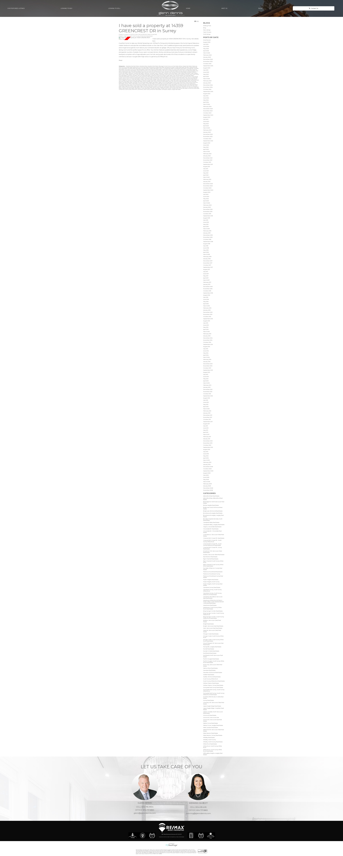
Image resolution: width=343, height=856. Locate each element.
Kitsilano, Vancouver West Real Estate (149, 77)
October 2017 (207, 265)
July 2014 (205, 348)
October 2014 (207, 342)
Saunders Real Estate (209, 670)
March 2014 (206, 357)
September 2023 (208, 115)
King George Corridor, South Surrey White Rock (180, 76)
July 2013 (205, 374)
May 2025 (206, 74)
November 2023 (208, 110)
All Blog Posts (207, 25)
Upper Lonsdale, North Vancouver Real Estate (164, 86)
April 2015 (205, 329)
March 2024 (206, 104)
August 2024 (206, 93)
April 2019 (206, 226)
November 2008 (208, 490)
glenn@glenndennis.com (145, 813)
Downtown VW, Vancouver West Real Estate (167, 70)
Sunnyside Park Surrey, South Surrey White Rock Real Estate (213, 693)
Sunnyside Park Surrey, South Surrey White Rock (183, 83)
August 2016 (206, 295)
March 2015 (206, 331)
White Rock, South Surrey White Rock (128, 89)
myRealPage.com (172, 845)
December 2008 (208, 488)
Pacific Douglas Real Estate (211, 659)
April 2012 (205, 406)
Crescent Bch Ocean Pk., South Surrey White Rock (212, 541)
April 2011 (205, 432)
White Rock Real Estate (210, 744)
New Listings (206, 30)
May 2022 (206, 147)
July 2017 (205, 271)
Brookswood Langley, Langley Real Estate (174, 67)
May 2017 (205, 276)
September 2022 (208, 140)
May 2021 (205, 173)
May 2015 (205, 327)
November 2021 (207, 160)
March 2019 (206, 228)
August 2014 (206, 346)
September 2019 (208, 216)
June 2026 (206, 46)
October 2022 (207, 138)
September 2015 (208, 318)
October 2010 (207, 445)
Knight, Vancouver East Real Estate (213, 626)
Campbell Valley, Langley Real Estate (213, 524)
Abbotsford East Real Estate (211, 496)
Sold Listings (206, 34)
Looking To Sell (114, 8)
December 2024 (208, 85)
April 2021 (205, 175)
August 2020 (206, 192)
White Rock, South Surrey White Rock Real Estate (212, 750)
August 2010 (206, 449)
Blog (260, 8)
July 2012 (205, 400)
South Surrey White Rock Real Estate (214, 681)
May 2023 (206, 123)
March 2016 (206, 306)
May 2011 (205, 430)
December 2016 (207, 286)
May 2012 (205, 404)
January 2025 (207, 83)
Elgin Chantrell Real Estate (210, 559)
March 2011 (206, 434)
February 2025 (207, 80)
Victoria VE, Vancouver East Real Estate (131, 87)
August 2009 (206, 473)
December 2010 (208, 441)
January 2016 (206, 310)
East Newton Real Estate (210, 556)
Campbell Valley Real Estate (211, 522)
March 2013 (206, 383)
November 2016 (207, 288)
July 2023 (205, 119)
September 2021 (208, 164)
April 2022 (206, 149)
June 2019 (206, 222)
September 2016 (208, 293)
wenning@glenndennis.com (198, 813)
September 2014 (208, 344)
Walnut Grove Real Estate (210, 723)
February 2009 (207, 483)
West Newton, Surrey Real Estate (212, 735)
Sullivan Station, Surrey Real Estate (213, 685)
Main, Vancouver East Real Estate (212, 628)
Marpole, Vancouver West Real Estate (131, 79)
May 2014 (205, 353)
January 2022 (207, 155)
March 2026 (206, 53)
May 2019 (205, 224)
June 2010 (206, 453)
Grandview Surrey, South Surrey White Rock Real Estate (212, 593)
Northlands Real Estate (209, 653)
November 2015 (207, 314)
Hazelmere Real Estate (210, 605)
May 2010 (205, 456)
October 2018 (207, 239)
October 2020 (207, 188)
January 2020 (207, 207)
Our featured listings (16, 8)
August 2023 (206, 117)
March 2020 (206, 203)
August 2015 (206, 321)
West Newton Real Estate (210, 733)
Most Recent (207, 40)
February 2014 (207, 359)
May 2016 (205, 301)
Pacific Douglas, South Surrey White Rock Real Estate (155, 81)
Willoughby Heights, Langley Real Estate (171, 89)
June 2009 (206, 477)
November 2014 (207, 340)
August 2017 (206, 269)
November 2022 (207, 136)
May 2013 (205, 378)
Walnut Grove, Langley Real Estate (213, 725)
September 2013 (208, 370)
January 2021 (206, 181)
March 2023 (206, 128)
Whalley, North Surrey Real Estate (213, 741)
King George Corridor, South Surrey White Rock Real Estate (213, 617)
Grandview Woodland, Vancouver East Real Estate (139, 75)
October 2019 (207, 213)
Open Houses (207, 32)
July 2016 (205, 297)
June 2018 (206, 248)
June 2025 (206, 72)
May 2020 (206, 198)
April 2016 (206, 303)
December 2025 (208, 59)
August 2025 (206, 68)
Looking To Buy (66, 8)
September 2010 (208, 447)
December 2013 (207, 363)
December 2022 (208, 134)
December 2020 (208, 183)
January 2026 (207, 57)
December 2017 (207, 261)
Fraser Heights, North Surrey (211, 581)
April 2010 (206, 458)
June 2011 (205, 428)
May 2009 (206, 479)
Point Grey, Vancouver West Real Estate (178, 81)
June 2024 (206, 98)
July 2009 (206, 475)
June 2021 (206, 170)
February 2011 (207, 436)
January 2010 (207, 464)
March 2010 (206, 460)
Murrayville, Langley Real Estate (212, 646)
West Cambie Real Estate (210, 727)
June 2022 (206, 145)
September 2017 (208, 267)
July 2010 (205, 451)
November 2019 (207, 211)
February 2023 (207, 130)
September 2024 (208, 91)
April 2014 (206, 355)
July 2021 (205, 168)
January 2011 (206, 438)
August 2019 (206, 218)
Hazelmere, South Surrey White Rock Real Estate (212, 608)
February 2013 (207, 385)
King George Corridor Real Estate (213, 611)
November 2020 (208, 185)
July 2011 (205, 426)
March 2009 (206, 481)
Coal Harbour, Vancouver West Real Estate (134, 69)
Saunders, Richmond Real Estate (212, 672)
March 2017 (206, 280)
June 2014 (206, 351)
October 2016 (207, 291)
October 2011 (207, 419)
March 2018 (206, 254)
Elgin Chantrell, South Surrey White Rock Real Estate (138, 36)
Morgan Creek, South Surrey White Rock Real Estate (184, 79)
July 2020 (205, 194)
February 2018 (207, 256)
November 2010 (207, 443)
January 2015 (206, 336)
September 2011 (207, 421)
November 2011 (207, 417)
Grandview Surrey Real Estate (211, 587)
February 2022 (207, 153)
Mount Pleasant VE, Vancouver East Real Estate (130, 80)
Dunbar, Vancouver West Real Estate (213, 554)
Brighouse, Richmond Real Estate (213, 511)
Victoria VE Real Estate (209, 715)
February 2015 (207, 333)
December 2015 (207, 312)
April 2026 (206, 50)
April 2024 (206, 102)
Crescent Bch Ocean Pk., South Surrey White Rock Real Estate (212, 544)
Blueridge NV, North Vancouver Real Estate (169, 66)
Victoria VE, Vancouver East (211, 717)
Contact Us (314, 8)
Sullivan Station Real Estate (211, 683)
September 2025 (208, 65)
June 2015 (206, 325)
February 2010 (207, 462)
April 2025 (206, 76)
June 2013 (206, 376)
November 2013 (207, 366)
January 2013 (206, 387)
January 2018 (207, 258)
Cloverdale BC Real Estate (210, 529)
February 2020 (207, 205)
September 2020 (208, 190)
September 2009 (208, 471)
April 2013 (206, 381)
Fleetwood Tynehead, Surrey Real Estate (167, 73)
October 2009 (207, 468)
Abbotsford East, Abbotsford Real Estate (149, 66)
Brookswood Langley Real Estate (212, 513)
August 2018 (206, 243)
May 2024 (206, 100)
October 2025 (207, 63)
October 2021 (207, 162)
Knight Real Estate (208, 624)
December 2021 (207, 158)
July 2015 (205, 323)
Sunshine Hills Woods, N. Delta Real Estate (158, 84)
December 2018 (208, 235)
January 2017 (206, 284)
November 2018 (207, 237)
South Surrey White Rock (210, 679)
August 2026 (206, 42)
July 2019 (205, 220)
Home (188, 8)
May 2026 (206, 48)
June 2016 (206, 299)
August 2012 (206, 398)
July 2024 (205, 95)
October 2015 (207, 316)
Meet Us (224, 8)
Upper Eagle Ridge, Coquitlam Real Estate (144, 86)
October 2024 (207, 89)
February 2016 (207, 308)
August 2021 (206, 166)
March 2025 (206, 78)
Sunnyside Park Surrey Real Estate (213, 687)
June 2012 (206, 402)
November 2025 (207, 61)
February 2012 (207, 411)
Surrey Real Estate (208, 700)
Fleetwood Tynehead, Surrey (211, 574)
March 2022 (206, 151)
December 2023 (208, 108)
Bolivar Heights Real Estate (211, 505)
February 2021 (207, 179)
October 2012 (207, 393)
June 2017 (206, 273)
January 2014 (206, 361)
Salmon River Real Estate (210, 668)
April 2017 (205, 278)
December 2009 (208, 466)
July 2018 (205, 246)
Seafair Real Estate (208, 674)
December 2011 (207, 415)
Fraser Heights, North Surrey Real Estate (134, 74)
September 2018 (208, 241)
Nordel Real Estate (208, 649)
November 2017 (207, 263)
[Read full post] (135, 38)
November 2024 (208, 87)
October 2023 (207, 113)
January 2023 (207, 132)
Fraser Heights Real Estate (210, 579)
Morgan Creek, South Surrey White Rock (162, 79)
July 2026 (205, 44)
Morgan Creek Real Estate (210, 634)
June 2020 (206, 196)
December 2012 (207, 389)
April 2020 (206, 200)
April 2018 (206, 252)
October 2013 (207, 368)
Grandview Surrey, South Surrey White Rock (169, 74)
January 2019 (206, 233)
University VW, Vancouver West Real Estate (187, 84)
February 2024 (207, 106)
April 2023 (206, 125)
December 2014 (207, 338)
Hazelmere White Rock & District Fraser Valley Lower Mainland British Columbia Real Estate (213, 602)
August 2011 (206, 423)
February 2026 (207, 55)
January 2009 (207, 486)
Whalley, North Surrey (209, 739)
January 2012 (206, 413)
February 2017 (207, 282)
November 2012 (207, 391)
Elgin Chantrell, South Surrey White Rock (151, 72)
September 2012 (208, 396)
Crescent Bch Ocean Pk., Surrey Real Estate (147, 70)
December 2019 (207, 209)
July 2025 (205, 70)
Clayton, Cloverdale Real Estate (212, 526)
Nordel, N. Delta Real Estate (211, 651)
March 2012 (206, 408)
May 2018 (205, 250)
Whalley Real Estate (209, 737)
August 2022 (206, 143)
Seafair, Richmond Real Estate (212, 676)
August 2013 (206, 372)
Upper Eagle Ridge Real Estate (212, 706)
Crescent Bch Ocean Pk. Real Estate (213, 538)
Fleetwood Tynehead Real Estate (213, 571)
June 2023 (206, 121)
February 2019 (207, 231)
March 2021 (206, 177)
